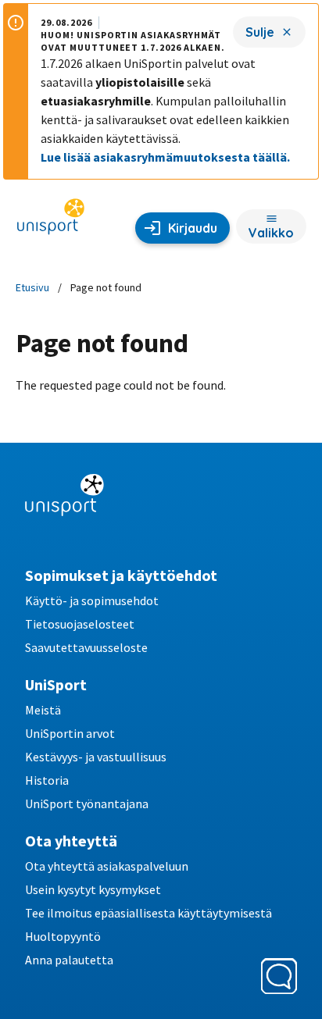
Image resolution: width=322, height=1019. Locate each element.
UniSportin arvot (70, 733)
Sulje (259, 32)
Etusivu (32, 287)
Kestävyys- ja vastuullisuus (95, 756)
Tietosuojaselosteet (79, 624)
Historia (47, 780)
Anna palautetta (69, 959)
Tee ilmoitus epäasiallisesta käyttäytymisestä (148, 913)
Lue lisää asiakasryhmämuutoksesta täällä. (165, 157)
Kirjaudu (192, 228)
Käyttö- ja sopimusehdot (92, 600)
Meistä (43, 710)
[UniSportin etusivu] (51, 222)
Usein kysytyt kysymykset (93, 889)
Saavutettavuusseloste (86, 647)
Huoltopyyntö (63, 936)
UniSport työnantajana (86, 803)
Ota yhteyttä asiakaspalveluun (106, 866)
